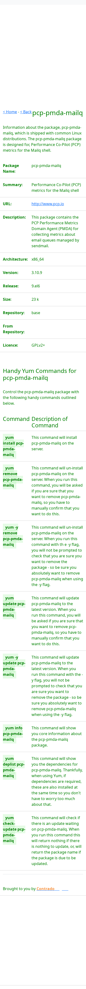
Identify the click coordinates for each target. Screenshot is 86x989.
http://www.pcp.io (48, 203)
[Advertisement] (43, 66)
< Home (10, 111)
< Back (26, 111)
